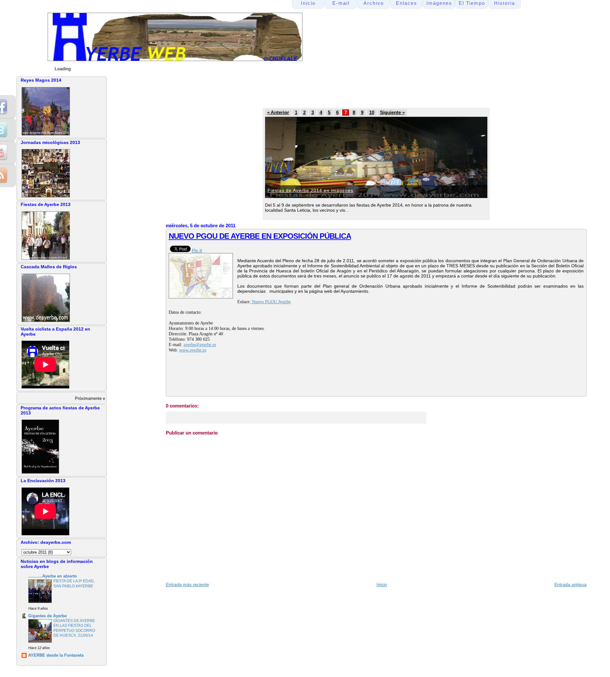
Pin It (197, 250)
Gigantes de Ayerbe (47, 616)
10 (371, 112)
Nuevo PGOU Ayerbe (271, 301)
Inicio (381, 584)
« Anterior (278, 112)
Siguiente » (392, 112)
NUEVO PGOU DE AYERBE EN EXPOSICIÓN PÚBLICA (260, 236)
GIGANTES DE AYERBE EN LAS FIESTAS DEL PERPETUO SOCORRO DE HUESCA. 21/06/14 (74, 628)
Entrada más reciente (187, 584)
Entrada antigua (570, 584)
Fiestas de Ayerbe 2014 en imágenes (310, 190)
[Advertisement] (286, 91)
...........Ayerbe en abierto (52, 576)
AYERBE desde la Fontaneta (56, 655)
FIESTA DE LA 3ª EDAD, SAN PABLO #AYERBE (74, 583)
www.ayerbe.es (192, 350)
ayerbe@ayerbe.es (200, 344)
